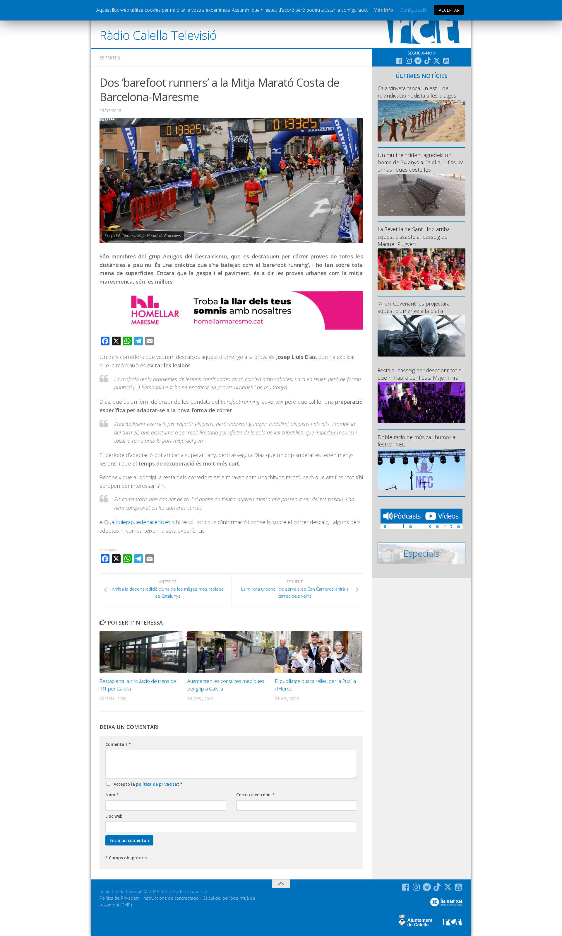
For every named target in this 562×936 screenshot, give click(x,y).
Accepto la (147, 784)
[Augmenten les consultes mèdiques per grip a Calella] (231, 652)
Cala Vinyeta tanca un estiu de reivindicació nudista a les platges (417, 92)
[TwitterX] (436, 60)
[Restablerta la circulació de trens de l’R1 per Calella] (143, 652)
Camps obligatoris (126, 857)
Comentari (118, 744)
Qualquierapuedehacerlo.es (137, 522)
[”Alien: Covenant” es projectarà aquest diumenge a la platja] (421, 336)
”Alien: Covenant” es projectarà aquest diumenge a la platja (414, 307)
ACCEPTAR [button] (449, 10)
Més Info (383, 10)
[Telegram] (418, 60)
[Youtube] (446, 60)
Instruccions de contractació (171, 898)
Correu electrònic (255, 794)
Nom (112, 794)
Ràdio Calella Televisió (158, 35)
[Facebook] (399, 60)
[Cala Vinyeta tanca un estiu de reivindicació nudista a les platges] (421, 120)
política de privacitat (158, 784)
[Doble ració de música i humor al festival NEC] (421, 469)
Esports (110, 57)
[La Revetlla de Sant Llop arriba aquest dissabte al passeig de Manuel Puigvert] (421, 269)
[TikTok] (427, 60)
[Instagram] (408, 60)
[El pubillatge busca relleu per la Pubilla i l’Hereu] (318, 652)
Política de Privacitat (119, 898)
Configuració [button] (413, 10)
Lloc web (114, 816)
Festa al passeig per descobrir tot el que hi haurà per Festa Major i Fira (420, 374)
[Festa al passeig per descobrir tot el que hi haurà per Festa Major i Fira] (421, 402)
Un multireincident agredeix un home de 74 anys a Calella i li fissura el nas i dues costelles (421, 162)
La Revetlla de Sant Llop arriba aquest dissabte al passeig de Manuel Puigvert (414, 236)
